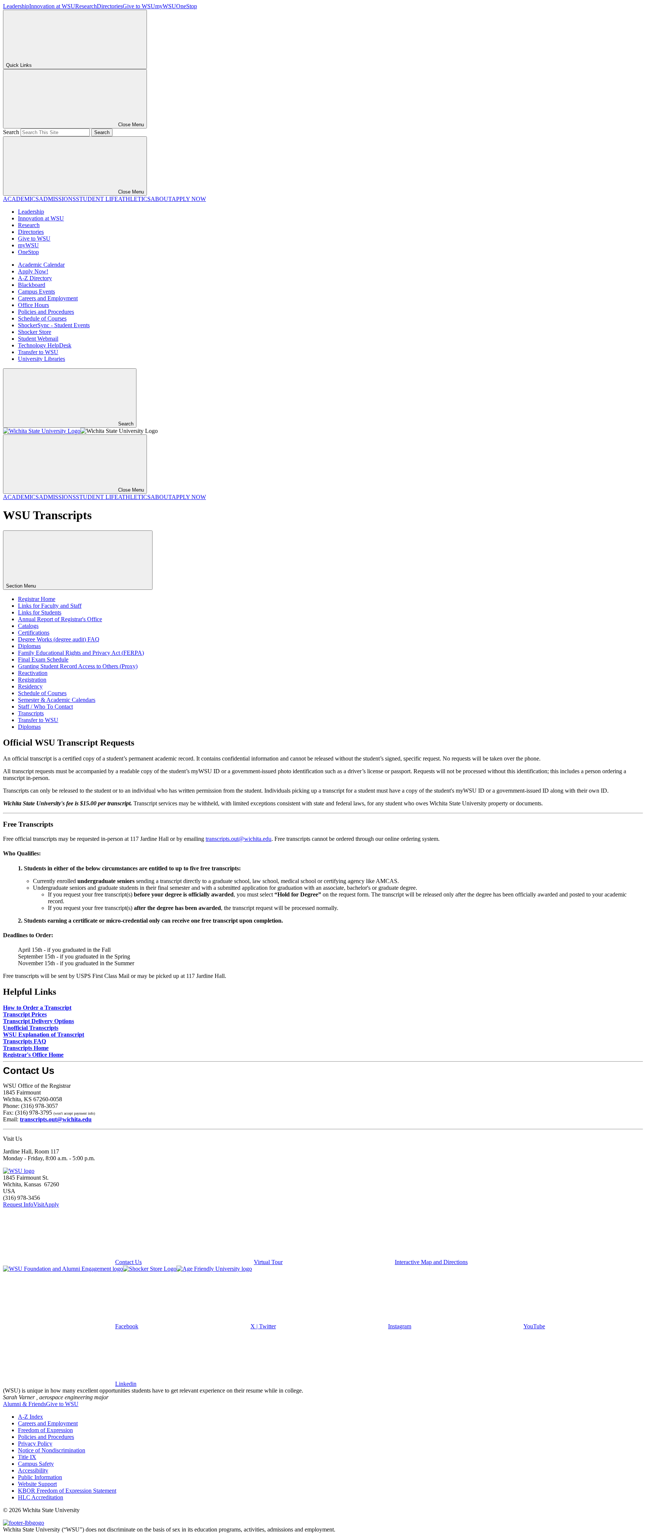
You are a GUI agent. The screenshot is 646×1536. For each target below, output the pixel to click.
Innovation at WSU (52, 6)
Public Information (40, 1477)
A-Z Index (30, 1416)
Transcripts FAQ (24, 1041)
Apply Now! (33, 271)
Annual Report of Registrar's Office (60, 619)
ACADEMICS (21, 199)
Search (11, 132)
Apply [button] (51, 1204)
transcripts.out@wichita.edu (238, 839)
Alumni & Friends (24, 1404)
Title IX (27, 1457)
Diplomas (29, 646)
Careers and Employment (48, 298)
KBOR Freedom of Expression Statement (67, 1490)
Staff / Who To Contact (45, 706)
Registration (32, 679)
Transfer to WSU (38, 352)
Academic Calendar (41, 264)
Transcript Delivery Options (38, 1021)
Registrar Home (36, 599)
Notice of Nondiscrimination (51, 1450)
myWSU (165, 6)
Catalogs (28, 626)
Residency (30, 686)
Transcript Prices (25, 1014)
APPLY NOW (189, 199)
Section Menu (21, 586)
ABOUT (161, 199)
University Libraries (41, 359)
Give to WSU (139, 6)
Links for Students (39, 612)
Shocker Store (34, 332)
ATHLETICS (134, 199)
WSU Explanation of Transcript (43, 1034)
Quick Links (19, 65)
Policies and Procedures (46, 312)
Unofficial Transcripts (30, 1028)
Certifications (33, 632)
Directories (110, 6)
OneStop (186, 6)
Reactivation (32, 673)
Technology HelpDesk (44, 345)
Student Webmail (38, 338)
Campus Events (36, 291)
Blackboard (31, 285)
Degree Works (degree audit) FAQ (58, 639)
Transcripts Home (26, 1048)
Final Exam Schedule (43, 659)
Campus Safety (36, 1464)
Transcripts (31, 713)
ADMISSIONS (57, 199)
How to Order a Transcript (37, 1007)
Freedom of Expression (45, 1430)
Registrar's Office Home (33, 1055)
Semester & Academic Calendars (56, 700)
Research (86, 6)
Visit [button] (38, 1204)
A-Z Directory (35, 278)
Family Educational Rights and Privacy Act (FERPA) (81, 653)
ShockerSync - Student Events (54, 325)
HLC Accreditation (40, 1497)
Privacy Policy (35, 1443)
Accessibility (33, 1470)
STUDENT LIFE (97, 199)
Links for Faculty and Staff (49, 606)
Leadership (16, 6)
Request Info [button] (18, 1204)
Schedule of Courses (42, 318)
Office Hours (33, 305)
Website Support (37, 1484)
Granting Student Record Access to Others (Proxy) (78, 666)
